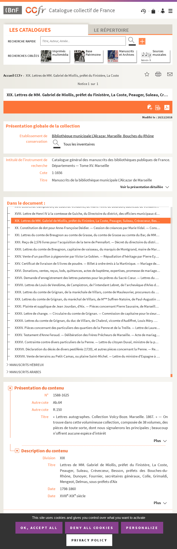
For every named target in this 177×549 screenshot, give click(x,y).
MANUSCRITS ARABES (25, 372)
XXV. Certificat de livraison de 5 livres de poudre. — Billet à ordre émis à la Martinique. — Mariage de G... (87, 263)
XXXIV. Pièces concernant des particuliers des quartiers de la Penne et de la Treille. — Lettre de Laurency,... (87, 327)
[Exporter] (158, 107)
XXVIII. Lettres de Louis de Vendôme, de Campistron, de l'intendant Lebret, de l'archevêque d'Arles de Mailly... (87, 285)
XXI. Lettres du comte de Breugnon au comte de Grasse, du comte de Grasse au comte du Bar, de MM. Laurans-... (87, 235)
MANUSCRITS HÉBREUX (26, 365)
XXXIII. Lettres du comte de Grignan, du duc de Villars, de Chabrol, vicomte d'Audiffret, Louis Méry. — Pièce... (87, 320)
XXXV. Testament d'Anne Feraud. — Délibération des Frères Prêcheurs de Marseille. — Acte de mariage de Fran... (87, 335)
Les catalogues (30, 29)
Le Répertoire (111, 30)
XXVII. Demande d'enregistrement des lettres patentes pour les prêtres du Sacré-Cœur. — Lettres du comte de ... (87, 278)
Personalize (142, 527)
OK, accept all (39, 527)
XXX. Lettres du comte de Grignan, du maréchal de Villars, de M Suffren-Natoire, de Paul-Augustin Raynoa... (87, 299)
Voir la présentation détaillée (141, 187)
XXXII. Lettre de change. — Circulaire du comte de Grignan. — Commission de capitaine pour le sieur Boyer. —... (87, 313)
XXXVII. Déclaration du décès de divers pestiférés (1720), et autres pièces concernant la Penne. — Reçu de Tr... (87, 349)
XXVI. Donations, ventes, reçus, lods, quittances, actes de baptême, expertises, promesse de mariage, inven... (87, 270)
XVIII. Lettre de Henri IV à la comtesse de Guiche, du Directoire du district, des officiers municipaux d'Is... (87, 213)
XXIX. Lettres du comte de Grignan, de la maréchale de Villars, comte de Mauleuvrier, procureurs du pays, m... (87, 292)
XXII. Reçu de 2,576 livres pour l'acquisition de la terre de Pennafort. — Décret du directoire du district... (87, 242)
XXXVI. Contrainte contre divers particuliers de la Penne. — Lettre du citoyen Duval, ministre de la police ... (87, 342)
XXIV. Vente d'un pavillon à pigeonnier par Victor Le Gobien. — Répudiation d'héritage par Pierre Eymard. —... (87, 256)
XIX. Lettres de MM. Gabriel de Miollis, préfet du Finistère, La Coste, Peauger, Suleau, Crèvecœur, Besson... (87, 220)
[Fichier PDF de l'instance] (167, 107)
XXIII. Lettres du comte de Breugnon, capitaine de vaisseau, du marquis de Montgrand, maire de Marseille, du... (87, 249)
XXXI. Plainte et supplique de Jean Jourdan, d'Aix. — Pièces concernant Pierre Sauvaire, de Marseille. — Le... (87, 306)
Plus (157, 440)
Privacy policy (89, 540)
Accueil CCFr (12, 75)
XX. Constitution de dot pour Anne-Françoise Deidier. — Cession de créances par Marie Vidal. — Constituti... (87, 228)
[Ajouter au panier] (150, 107)
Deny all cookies (91, 527)
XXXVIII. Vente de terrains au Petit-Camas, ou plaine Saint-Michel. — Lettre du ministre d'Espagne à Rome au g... (87, 356)
